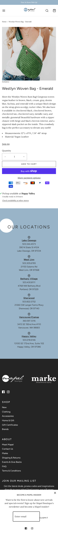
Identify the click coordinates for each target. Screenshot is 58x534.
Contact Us (7, 449)
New (4, 407)
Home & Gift (8, 420)
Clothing (6, 411)
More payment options (29, 177)
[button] (29, 54)
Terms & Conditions (11, 470)
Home (4, 22)
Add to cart (29, 164)
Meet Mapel (8, 444)
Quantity (6, 150)
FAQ (4, 466)
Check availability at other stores (15, 200)
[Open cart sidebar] (54, 10)
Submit (44, 518)
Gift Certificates (10, 425)
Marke (5, 453)
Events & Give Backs (12, 462)
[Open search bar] (47, 10)
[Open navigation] (3, 10)
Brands (5, 429)
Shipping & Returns (11, 457)
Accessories (8, 416)
